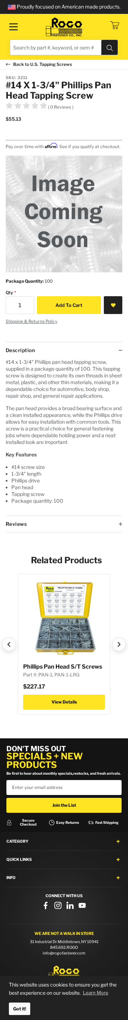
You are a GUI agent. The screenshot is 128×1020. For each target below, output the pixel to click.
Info (11, 877)
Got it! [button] (19, 1008)
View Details (64, 702)
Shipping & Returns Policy (31, 321)
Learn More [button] (95, 992)
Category (17, 841)
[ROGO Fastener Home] (64, 974)
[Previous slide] (9, 644)
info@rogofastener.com (64, 953)
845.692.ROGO (64, 947)
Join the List (64, 805)
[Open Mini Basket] (114, 25)
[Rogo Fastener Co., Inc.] (64, 27)
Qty (9, 292)
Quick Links (19, 859)
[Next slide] (119, 644)
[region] (64, 437)
